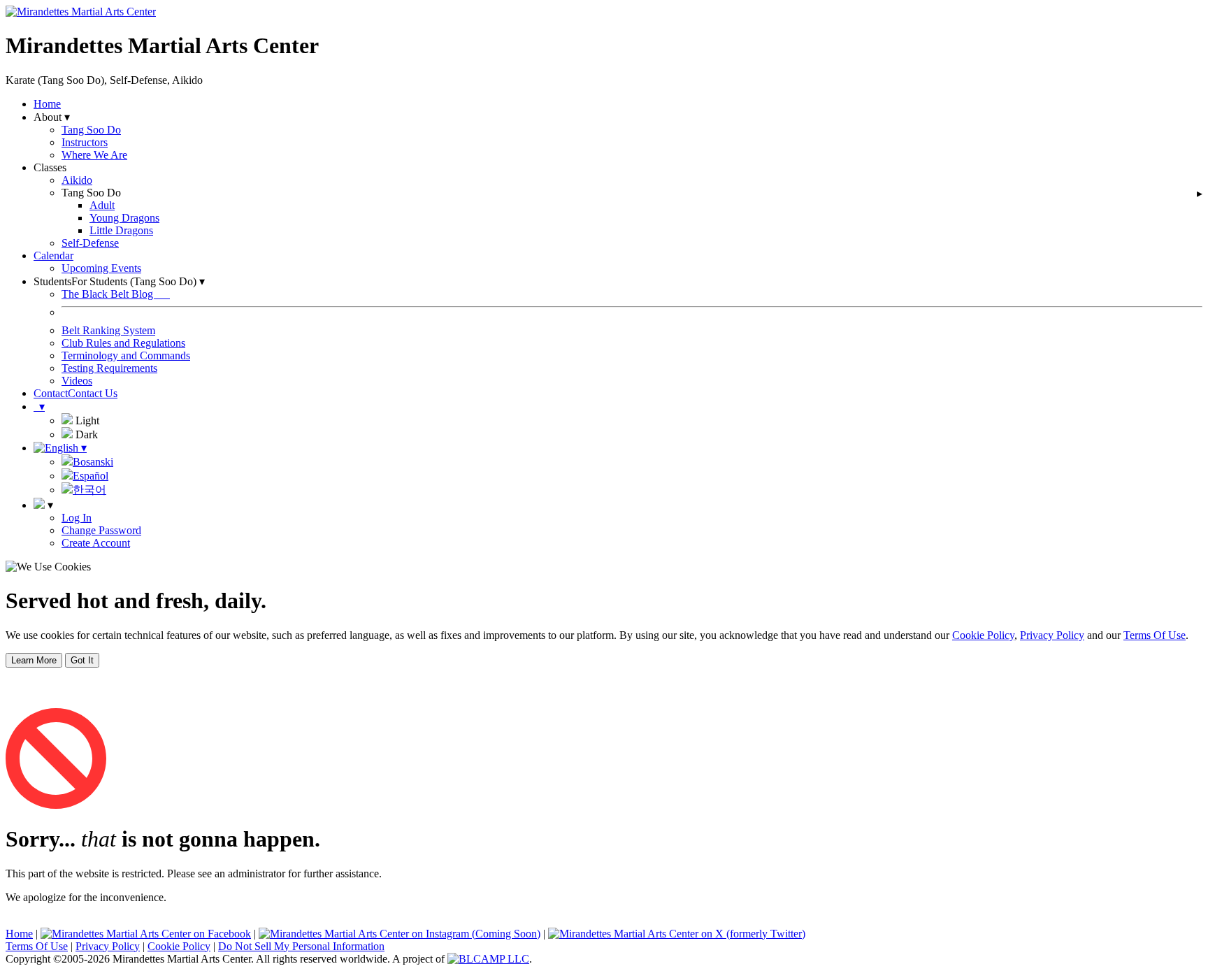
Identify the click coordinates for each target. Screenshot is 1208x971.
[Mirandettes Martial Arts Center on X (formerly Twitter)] (676, 934)
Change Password (101, 530)
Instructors (85, 142)
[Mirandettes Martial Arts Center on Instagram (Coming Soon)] (399, 934)
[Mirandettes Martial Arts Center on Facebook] (146, 934)
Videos (77, 381)
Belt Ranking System (108, 330)
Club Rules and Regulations (123, 343)
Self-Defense (90, 243)
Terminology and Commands (126, 355)
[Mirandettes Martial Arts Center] (81, 11)
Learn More (34, 660)
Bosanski (93, 462)
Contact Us (92, 393)
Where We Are (94, 155)
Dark (85, 434)
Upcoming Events (101, 268)
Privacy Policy (1052, 635)
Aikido (77, 180)
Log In (77, 518)
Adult (102, 205)
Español (90, 476)
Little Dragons (121, 230)
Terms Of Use (1154, 635)
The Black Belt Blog (116, 294)
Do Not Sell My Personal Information (301, 946)
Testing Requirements (109, 368)
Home (47, 104)
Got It (82, 660)
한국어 (89, 490)
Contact (51, 393)
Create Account (96, 543)
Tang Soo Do (91, 130)
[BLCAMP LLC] (488, 959)
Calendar (53, 255)
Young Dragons (124, 218)
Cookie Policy (983, 635)
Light (86, 420)
